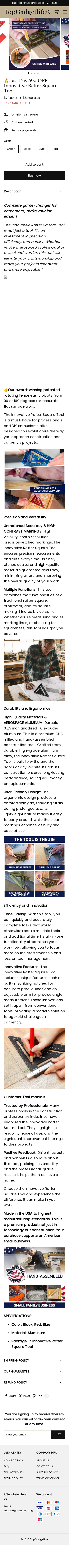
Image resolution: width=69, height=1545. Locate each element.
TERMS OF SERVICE (48, 1478)
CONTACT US (44, 1466)
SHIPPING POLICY (47, 1472)
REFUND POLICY (13, 1478)
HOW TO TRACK (14, 1460)
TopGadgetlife (23, 12)
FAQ (6, 1466)
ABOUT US (42, 1460)
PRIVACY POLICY (14, 1472)
